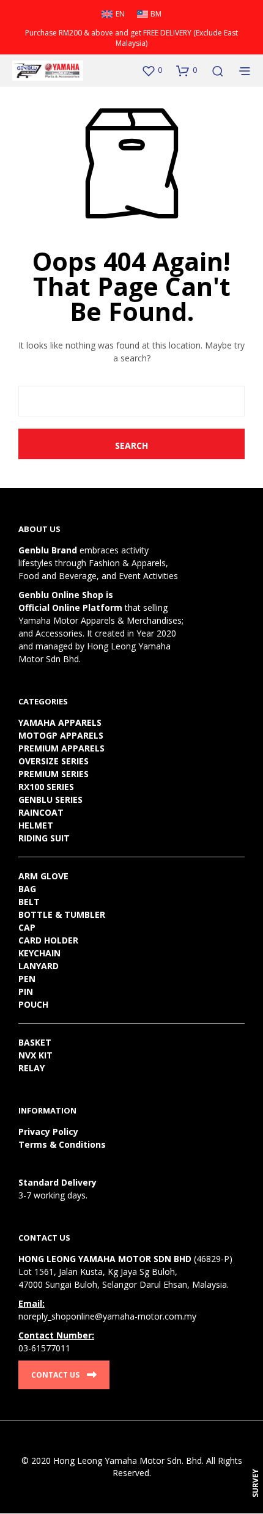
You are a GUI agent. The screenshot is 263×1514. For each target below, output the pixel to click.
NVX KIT (35, 1055)
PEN (26, 978)
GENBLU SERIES (50, 799)
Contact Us (55, 1375)
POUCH (33, 1004)
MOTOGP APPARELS (60, 735)
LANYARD (38, 966)
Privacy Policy (48, 1131)
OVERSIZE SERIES (53, 761)
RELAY (31, 1068)
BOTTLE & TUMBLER (61, 914)
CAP (26, 927)
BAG (27, 889)
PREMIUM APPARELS (61, 748)
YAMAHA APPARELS (60, 722)
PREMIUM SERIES (53, 774)
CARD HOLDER (48, 940)
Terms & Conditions (62, 1144)
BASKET (34, 1042)
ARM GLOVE (43, 876)
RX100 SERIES (46, 786)
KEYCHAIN (39, 953)
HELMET (35, 825)
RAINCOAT (41, 812)
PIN (25, 991)
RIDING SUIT (44, 838)
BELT (29, 901)
